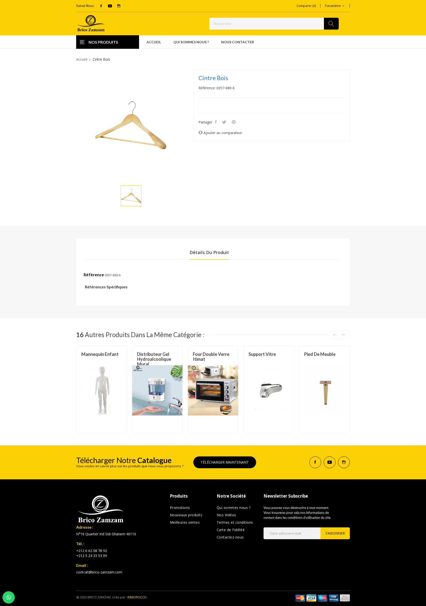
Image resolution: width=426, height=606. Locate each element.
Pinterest (234, 122)
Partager (216, 122)
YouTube (110, 6)
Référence (94, 274)
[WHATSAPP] (8, 597)
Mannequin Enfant (100, 354)
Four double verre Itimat (211, 357)
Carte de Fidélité (231, 529)
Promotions (180, 507)
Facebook (101, 6)
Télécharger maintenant (225, 462)
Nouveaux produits (186, 515)
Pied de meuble (320, 354)
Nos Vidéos (226, 515)
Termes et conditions (235, 522)
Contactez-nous (230, 537)
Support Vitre (262, 354)
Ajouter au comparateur (223, 132)
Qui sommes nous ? (234, 507)
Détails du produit (209, 252)
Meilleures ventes (185, 522)
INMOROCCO (136, 597)
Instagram (119, 6)
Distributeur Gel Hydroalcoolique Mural (154, 359)
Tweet (224, 122)
